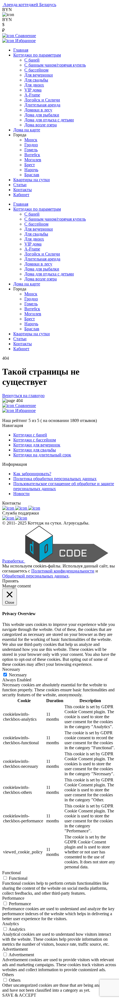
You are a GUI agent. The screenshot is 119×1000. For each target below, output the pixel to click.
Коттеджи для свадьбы (34, 449)
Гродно (31, 144)
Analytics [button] (10, 923)
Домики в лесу (38, 110)
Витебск (32, 154)
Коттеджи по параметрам (37, 55)
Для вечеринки (38, 75)
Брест (29, 164)
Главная (20, 50)
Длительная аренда (42, 105)
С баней (32, 60)
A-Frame (32, 95)
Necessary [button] (11, 669)
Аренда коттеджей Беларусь (29, 4)
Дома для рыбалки (41, 114)
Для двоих (34, 85)
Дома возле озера (40, 124)
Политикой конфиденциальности (62, 571)
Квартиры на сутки (31, 179)
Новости (21, 493)
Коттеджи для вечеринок (36, 445)
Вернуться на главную (23, 395)
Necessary (18, 674)
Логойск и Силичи (42, 100)
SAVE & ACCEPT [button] (19, 995)
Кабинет (21, 194)
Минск (30, 139)
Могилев (32, 159)
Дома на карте (26, 129)
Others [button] (8, 974)
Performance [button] (13, 898)
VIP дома (33, 90)
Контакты (22, 189)
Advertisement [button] (15, 949)
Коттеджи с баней (30, 435)
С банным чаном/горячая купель (55, 65)
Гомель (31, 149)
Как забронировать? (32, 473)
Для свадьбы (36, 80)
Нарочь (31, 169)
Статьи (20, 184)
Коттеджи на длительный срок (42, 454)
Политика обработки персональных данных (55, 478)
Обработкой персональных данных (35, 576)
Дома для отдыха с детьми (49, 119)
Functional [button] (11, 872)
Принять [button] (10, 581)
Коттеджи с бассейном (34, 440)
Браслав (31, 174)
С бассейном (36, 70)
